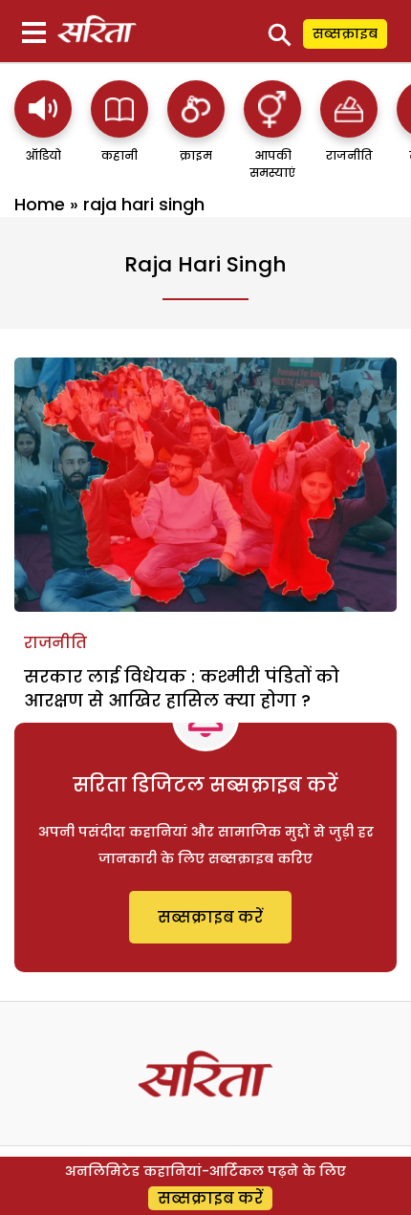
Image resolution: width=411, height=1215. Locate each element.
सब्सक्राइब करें (210, 917)
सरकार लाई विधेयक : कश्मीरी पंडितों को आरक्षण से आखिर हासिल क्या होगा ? (181, 688)
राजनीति (55, 643)
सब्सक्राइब (345, 33)
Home (39, 204)
